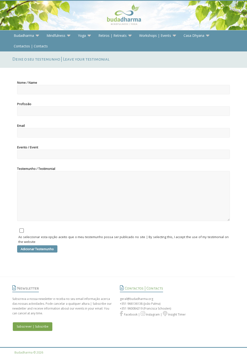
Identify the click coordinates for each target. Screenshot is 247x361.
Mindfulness (56, 35)
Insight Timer (176, 314)
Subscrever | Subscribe (32, 326)
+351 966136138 (131, 304)
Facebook (130, 314)
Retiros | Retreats (112, 35)
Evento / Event (27, 147)
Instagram (152, 314)
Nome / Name (27, 82)
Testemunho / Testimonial (36, 168)
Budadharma (24, 35)
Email (21, 125)
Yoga (82, 35)
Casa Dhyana (194, 35)
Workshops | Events (155, 35)
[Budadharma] (123, 15)
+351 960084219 (131, 308)
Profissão (24, 104)
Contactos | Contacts (31, 46)
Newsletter (28, 288)
